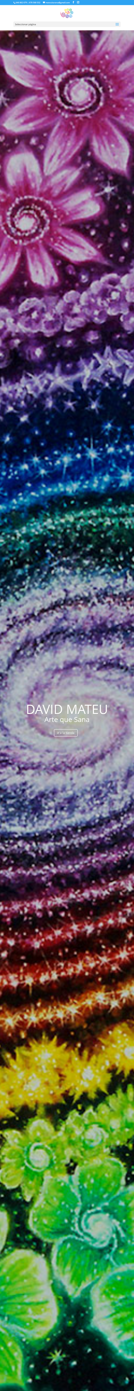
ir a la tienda (65, 733)
